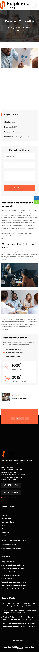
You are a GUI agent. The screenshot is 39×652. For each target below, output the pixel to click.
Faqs (3, 525)
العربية (3, 535)
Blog (2, 528)
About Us (4, 515)
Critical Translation (7, 578)
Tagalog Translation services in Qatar (14, 582)
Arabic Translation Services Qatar (12, 568)
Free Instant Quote (7, 522)
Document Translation (8, 572)
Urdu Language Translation (10, 575)
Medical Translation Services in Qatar (14, 585)
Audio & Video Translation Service (12, 565)
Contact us (5, 532)
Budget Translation (7, 561)
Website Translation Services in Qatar (14, 589)
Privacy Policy (18, 641)
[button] (33, 5)
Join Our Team (6, 518)
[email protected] (10, 498)
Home (10, 28)
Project (17, 28)
